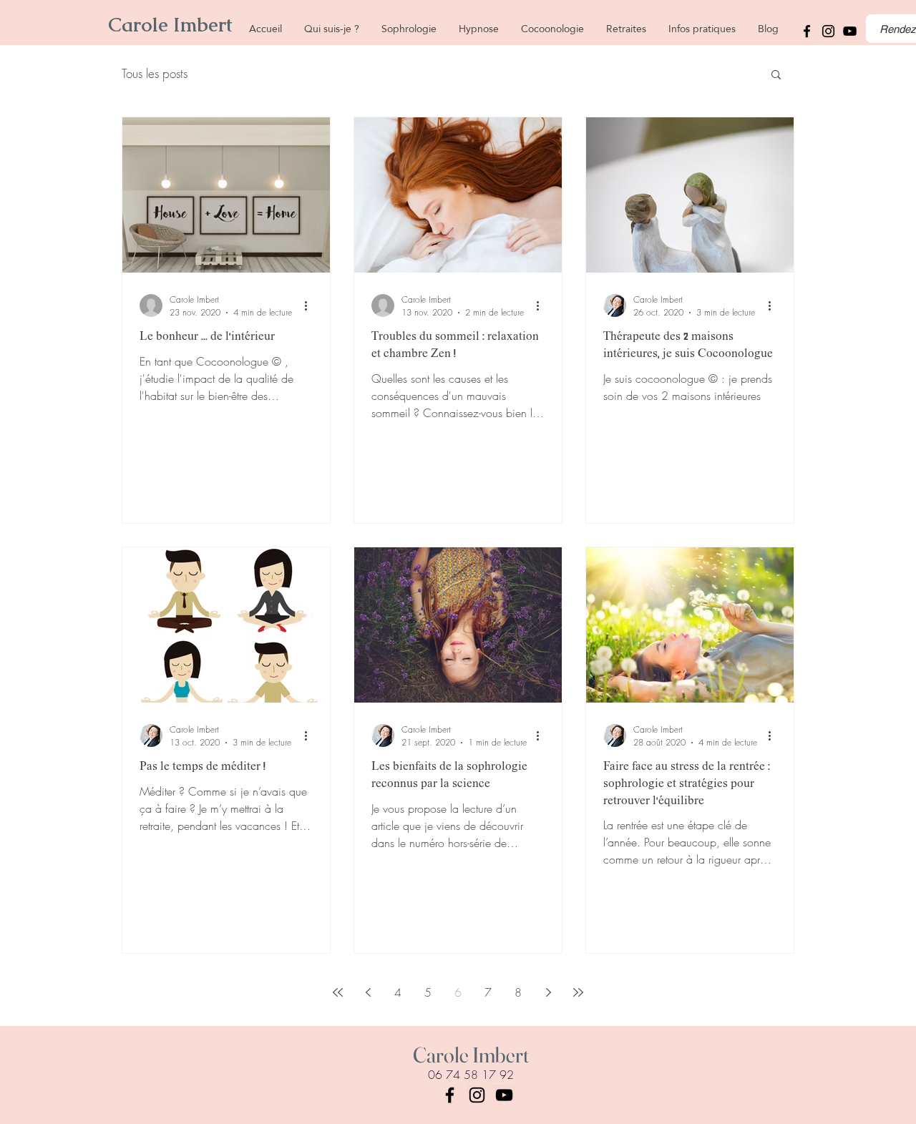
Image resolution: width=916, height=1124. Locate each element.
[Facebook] (807, 31)
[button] (776, 75)
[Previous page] (368, 992)
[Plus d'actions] (310, 305)
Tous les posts (154, 73)
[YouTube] (850, 31)
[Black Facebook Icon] (449, 1095)
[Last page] (578, 992)
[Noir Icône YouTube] (504, 1095)
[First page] (338, 992)
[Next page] (548, 992)
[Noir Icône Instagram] (828, 31)
